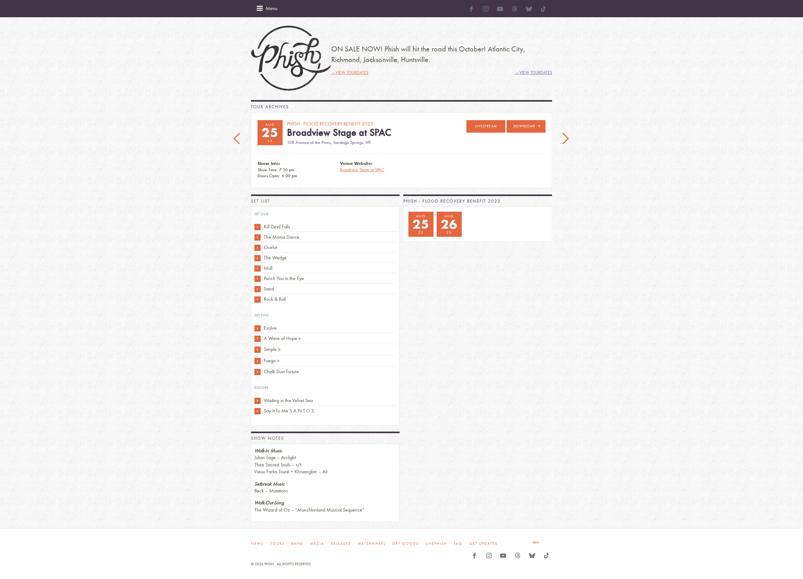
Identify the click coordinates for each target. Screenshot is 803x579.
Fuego (270, 361)
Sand (269, 289)
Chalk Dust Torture (281, 371)
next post (565, 139)
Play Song (257, 227)
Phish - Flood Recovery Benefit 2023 (452, 201)
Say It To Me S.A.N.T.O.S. (289, 411)
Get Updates (483, 543)
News (257, 543)
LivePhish (436, 543)
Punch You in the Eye (284, 278)
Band (297, 543)
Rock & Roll (275, 299)
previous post (237, 139)
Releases (341, 543)
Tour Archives (270, 106)
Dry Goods (405, 543)
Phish (291, 58)
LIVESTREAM (486, 126)
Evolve (270, 328)
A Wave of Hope (280, 338)
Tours (277, 543)
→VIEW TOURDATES (349, 72)
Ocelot (270, 247)
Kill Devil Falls (277, 227)
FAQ (458, 543)
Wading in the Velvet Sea (288, 400)
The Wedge (275, 258)
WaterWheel (372, 543)
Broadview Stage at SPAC (362, 170)
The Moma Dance (281, 237)
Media (317, 543)
